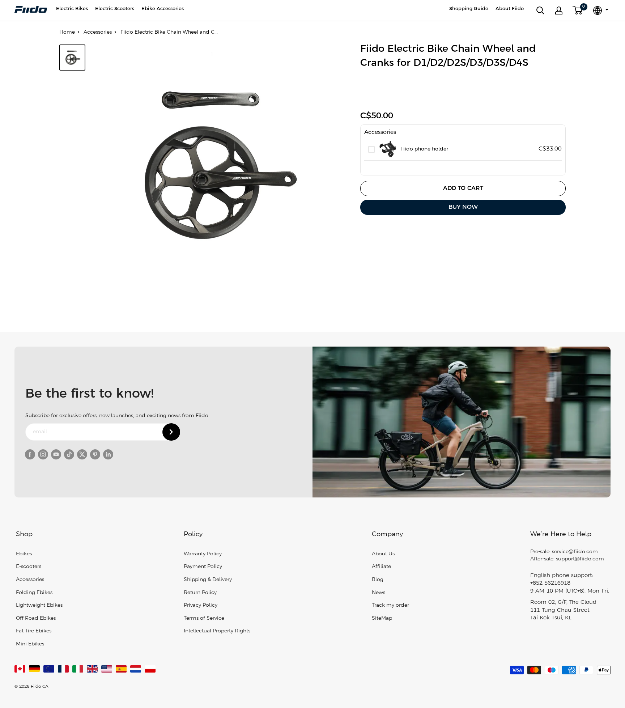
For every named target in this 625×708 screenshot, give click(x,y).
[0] (577, 10)
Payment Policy (203, 566)
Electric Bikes (72, 9)
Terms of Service (204, 618)
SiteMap (382, 618)
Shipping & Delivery (208, 579)
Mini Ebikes (30, 644)
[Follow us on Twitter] (82, 454)
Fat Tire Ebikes (33, 631)
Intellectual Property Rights (217, 631)
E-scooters (28, 566)
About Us (383, 554)
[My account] (558, 10)
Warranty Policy (203, 554)
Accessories (98, 32)
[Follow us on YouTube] (56, 454)
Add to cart (463, 188)
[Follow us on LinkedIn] (108, 454)
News (378, 592)
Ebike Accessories (162, 9)
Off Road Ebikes (36, 618)
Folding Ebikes (34, 592)
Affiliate (381, 566)
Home (67, 32)
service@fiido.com (575, 552)
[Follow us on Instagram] (43, 454)
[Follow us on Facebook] (30, 454)
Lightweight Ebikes (39, 605)
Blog (377, 579)
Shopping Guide (468, 9)
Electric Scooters (114, 9)
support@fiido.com (580, 559)
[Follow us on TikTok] (69, 454)
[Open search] (540, 10)
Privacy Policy (200, 605)
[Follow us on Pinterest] (95, 454)
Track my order (390, 605)
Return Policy (200, 592)
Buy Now (463, 207)
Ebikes (24, 554)
